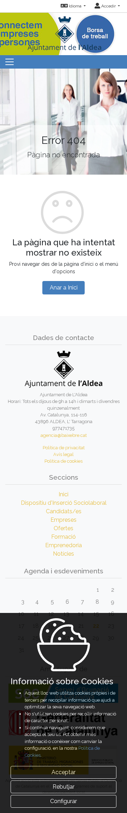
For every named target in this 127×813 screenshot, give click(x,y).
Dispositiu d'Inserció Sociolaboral (64, 502)
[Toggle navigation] (9, 62)
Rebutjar (63, 786)
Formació (63, 536)
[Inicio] (63, 31)
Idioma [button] (75, 6)
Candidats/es (63, 511)
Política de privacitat (64, 447)
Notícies (63, 553)
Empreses (63, 519)
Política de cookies (63, 461)
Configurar (63, 801)
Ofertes (63, 528)
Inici (63, 494)
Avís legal (63, 454)
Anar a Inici (64, 287)
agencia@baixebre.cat (64, 435)
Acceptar (63, 772)
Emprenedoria (63, 545)
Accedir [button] (108, 6)
